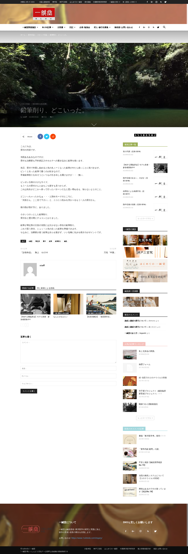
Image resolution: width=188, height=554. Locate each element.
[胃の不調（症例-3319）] (160, 155)
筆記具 (37, 241)
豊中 (44, 241)
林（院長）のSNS (129, 2)
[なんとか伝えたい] (68, 304)
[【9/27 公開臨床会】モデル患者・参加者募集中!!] (36, 304)
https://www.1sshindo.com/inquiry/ (86, 538)
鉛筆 (50, 241)
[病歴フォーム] (130, 368)
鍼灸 (65, 241)
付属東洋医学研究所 (100, 2)
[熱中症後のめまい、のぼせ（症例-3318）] (160, 181)
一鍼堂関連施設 (29, 27)
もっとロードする (144, 218)
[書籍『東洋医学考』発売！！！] (130, 439)
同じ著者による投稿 (45, 288)
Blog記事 (46, 27)
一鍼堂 (30, 241)
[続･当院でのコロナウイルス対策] (130, 381)
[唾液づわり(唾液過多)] (130, 407)
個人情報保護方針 (144, 549)
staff (25, 117)
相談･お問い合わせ (160, 549)
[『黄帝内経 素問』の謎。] (130, 452)
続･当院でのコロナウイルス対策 (153, 378)
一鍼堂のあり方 (131, 333)
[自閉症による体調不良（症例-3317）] (160, 195)
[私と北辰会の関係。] (130, 354)
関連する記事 (28, 288)
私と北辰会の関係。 (147, 351)
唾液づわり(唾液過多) (148, 404)
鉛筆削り (58, 241)
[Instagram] (156, 2)
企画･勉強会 (84, 27)
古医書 (60, 27)
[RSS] (161, 2)
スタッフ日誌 (42, 35)
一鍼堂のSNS (113, 2)
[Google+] (152, 2)
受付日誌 (31, 35)
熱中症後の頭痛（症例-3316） (135, 204)
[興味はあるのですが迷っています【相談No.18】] (130, 492)
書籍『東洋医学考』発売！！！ (152, 436)
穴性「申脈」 (110, 252)
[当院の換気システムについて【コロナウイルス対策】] (130, 479)
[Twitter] (165, 2)
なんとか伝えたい (60, 317)
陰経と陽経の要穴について (135, 320)
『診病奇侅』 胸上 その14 (34, 252)
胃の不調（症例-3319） (132, 151)
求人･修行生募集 (101, 27)
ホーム (23, 35)
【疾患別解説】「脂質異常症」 (98, 317)
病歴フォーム (144, 364)
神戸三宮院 (63, 2)
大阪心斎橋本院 (44, 2)
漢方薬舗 (88, 2)
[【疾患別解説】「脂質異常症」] (101, 304)
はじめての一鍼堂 (76, 2)
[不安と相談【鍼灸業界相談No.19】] (130, 466)
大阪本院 (87, 549)
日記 (71, 27)
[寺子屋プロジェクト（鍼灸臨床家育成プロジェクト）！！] (130, 394)
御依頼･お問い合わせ (124, 27)
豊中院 (54, 2)
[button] (164, 27)
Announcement (26, 313)
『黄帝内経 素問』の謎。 (149, 449)
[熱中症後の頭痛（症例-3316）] (160, 208)
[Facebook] (147, 2)
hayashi (143, 333)
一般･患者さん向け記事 (39, 104)
